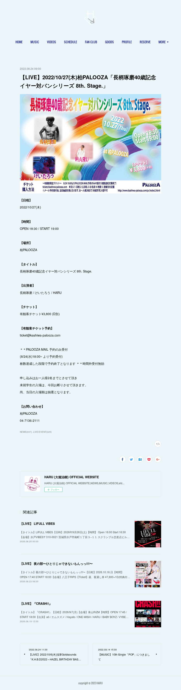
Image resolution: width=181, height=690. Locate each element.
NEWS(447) (26, 431)
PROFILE (127, 42)
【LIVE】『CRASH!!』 (36, 603)
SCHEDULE (70, 42)
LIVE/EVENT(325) (42, 431)
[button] (19, 42)
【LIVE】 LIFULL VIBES (37, 523)
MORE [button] (162, 42)
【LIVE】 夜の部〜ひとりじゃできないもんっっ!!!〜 (56, 563)
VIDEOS (51, 42)
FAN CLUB (91, 42)
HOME (19, 42)
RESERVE (145, 42)
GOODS (109, 42)
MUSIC (34, 42)
